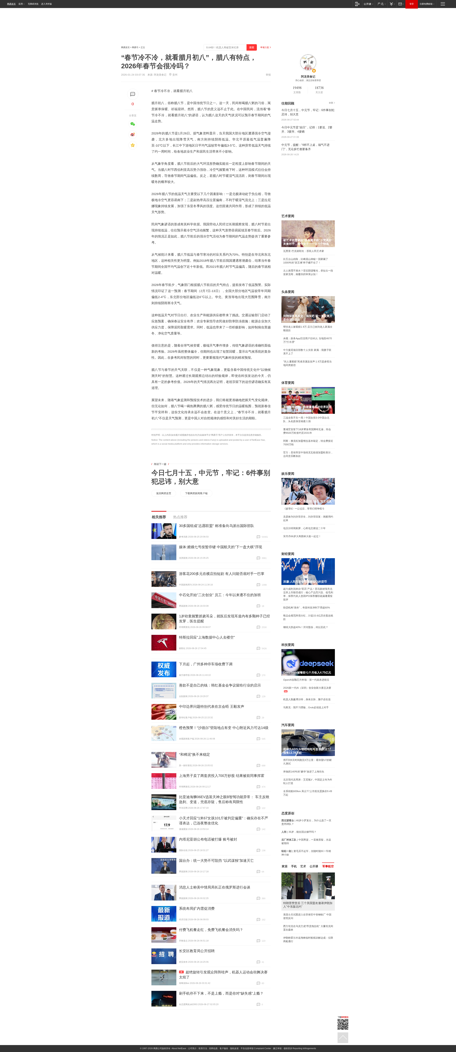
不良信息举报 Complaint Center (256, 1048)
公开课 (314, 866)
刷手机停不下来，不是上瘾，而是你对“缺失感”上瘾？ (221, 993)
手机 (294, 866)
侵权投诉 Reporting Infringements (300, 1048)
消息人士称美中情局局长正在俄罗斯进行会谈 (214, 887)
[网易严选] (381, 4)
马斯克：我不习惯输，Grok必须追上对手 (306, 707)
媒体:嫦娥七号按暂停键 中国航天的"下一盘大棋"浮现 (220, 547)
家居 (284, 866)
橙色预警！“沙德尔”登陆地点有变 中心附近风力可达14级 (223, 728)
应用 (21, 4)
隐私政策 (234, 1048)
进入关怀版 (46, 4)
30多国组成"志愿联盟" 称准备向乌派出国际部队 (216, 526)
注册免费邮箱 (426, 4)
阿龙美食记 (160, 74)
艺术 (303, 866)
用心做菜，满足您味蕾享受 (308, 80)
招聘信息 (213, 1048)
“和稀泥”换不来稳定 (194, 754)
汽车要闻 (287, 725)
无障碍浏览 (33, 4)
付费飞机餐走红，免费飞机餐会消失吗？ (211, 930)
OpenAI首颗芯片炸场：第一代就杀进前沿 (306, 679)
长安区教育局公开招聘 (197, 951)
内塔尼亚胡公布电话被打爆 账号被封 (208, 839)
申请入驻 (264, 47)
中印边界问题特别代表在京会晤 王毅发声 (211, 706)
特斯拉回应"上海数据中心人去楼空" (207, 637)
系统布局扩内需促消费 (197, 908)
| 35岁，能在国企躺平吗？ (298, 831)
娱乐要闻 (287, 473)
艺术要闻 (287, 216)
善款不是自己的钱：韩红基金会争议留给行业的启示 (220, 685)
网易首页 (11, 4)
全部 (331, 103)
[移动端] (357, 4)
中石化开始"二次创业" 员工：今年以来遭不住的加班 (220, 595)
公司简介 (192, 1048)
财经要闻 (287, 554)
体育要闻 (287, 383)
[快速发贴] (132, 94)
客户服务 (224, 1048)
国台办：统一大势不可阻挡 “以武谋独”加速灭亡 (216, 860)
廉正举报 (277, 1048)
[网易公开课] (368, 4)
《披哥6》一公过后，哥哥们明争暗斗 (304, 508)
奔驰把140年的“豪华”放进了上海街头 (303, 771)
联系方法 (203, 1048)
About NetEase (179, 1048)
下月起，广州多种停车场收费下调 (205, 664)
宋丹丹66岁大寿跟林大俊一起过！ (302, 536)
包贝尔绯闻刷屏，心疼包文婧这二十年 (304, 528)
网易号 (135, 47)
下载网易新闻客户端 (196, 493)
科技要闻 (287, 645)
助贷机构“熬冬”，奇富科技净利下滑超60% (306, 607)
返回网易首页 (163, 493)
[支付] (392, 4)
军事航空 (328, 866)
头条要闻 (287, 292)
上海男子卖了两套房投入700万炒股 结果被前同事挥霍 (221, 776)
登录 (412, 4)
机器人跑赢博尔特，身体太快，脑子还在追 (307, 699)
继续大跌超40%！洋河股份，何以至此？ (305, 627)
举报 (268, 74)
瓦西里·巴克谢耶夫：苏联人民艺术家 (303, 251)
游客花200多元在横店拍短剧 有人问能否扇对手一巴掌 (221, 574)
